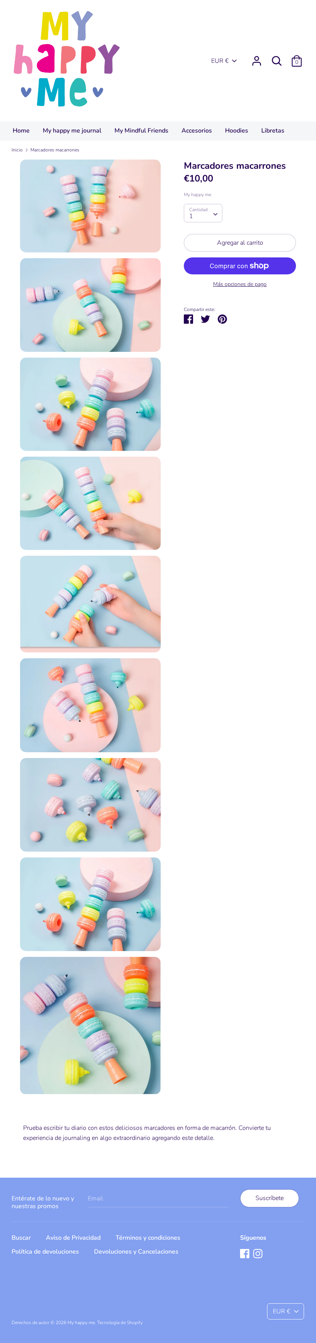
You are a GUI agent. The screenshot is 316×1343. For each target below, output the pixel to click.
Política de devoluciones (45, 1251)
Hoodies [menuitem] (236, 130)
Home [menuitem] (21, 130)
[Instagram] (257, 1253)
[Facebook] (244, 1253)
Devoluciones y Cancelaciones (136, 1251)
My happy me (197, 195)
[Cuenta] (256, 58)
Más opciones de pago (240, 284)
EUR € (220, 61)
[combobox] (203, 213)
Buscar (21, 1238)
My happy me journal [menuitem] (72, 130)
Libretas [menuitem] (272, 130)
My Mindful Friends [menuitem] (141, 130)
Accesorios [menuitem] (197, 130)
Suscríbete (269, 1198)
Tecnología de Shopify (120, 1322)
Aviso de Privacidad (73, 1238)
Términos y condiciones (148, 1238)
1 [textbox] (191, 216)
